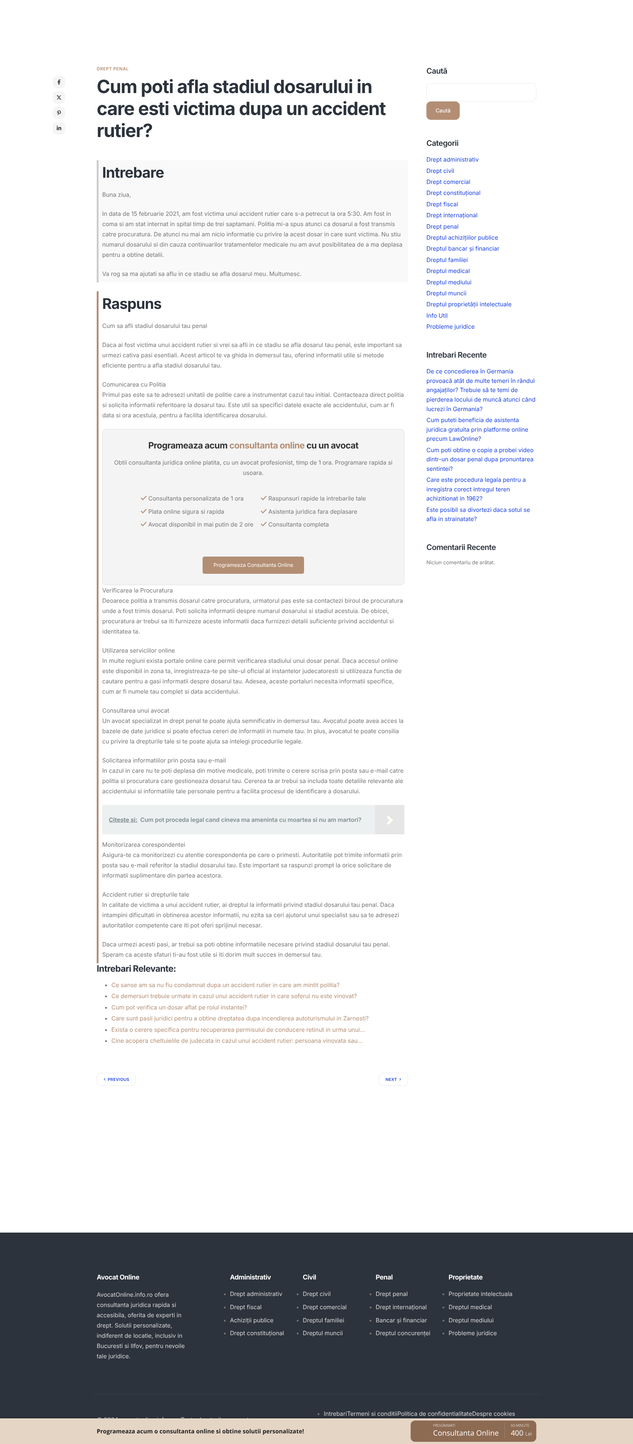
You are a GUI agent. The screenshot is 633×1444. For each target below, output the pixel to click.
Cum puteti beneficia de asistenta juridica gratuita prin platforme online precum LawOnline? (477, 429)
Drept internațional (452, 215)
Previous (118, 1079)
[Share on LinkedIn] (59, 128)
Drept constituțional (453, 192)
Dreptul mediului (448, 281)
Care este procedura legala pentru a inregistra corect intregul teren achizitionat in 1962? (476, 489)
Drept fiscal (442, 204)
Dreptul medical (448, 270)
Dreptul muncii (446, 293)
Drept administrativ (452, 159)
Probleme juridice (450, 326)
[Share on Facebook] (59, 82)
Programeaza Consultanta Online (253, 565)
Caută (436, 71)
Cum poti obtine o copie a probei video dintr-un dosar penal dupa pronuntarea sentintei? (480, 459)
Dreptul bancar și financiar (462, 248)
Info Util (437, 315)
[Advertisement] (252, 1141)
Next (391, 1079)
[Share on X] (59, 97)
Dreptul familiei (447, 259)
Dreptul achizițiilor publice (462, 237)
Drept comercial (448, 181)
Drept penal (113, 68)
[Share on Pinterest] (59, 113)
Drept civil (440, 170)
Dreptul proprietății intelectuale (469, 304)
